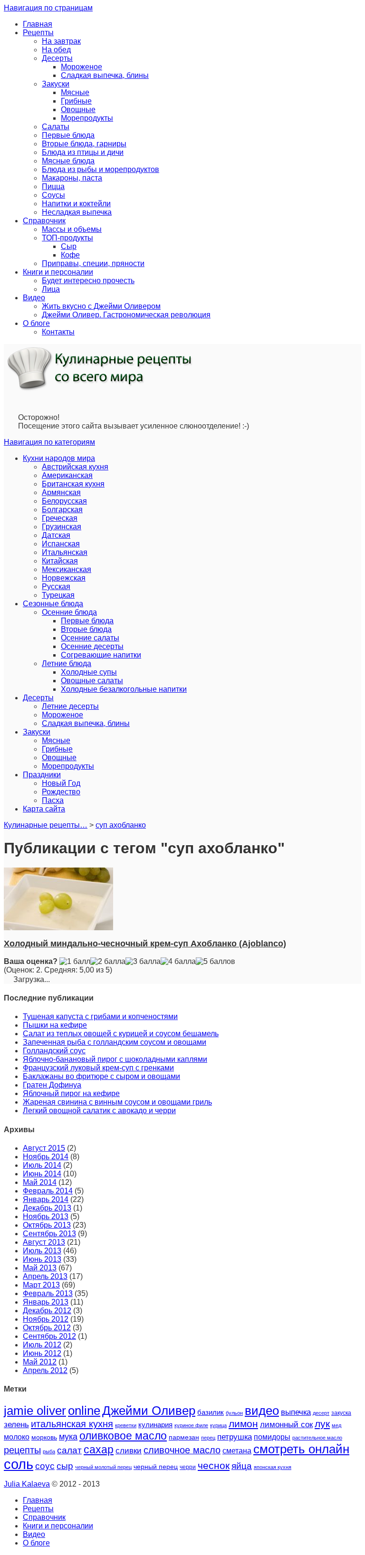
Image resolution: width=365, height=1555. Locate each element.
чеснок (214, 1465)
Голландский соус (54, 1051)
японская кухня (272, 1467)
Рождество (61, 792)
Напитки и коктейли (76, 204)
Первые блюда (68, 135)
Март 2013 (41, 1285)
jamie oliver (35, 1410)
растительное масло (317, 1438)
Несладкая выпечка (77, 212)
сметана (236, 1451)
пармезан (184, 1437)
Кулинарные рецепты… (45, 825)
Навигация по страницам (48, 8)
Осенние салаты (90, 638)
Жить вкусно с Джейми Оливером (101, 306)
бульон (234, 1413)
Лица (51, 289)
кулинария (155, 1425)
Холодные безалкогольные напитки (124, 689)
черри (188, 1467)
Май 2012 (40, 1362)
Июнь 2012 (42, 1353)
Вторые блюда (86, 629)
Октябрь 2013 (47, 1225)
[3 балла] (143, 961)
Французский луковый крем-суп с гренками (98, 1068)
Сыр (69, 246)
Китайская (60, 561)
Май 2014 (40, 1182)
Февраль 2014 (48, 1191)
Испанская (61, 544)
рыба (49, 1451)
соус (45, 1466)
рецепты (22, 1450)
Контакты (58, 332)
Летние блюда (66, 663)
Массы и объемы (72, 229)
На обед (56, 50)
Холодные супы (89, 672)
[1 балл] (74, 961)
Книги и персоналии (58, 272)
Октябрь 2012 (47, 1328)
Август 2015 (44, 1148)
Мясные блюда (68, 161)
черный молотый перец (103, 1467)
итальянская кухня (72, 1424)
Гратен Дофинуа (52, 1085)
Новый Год (61, 783)
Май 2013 (40, 1268)
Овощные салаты (92, 681)
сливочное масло (182, 1450)
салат (69, 1450)
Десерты (57, 58)
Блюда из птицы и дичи (83, 152)
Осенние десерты (92, 646)
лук (322, 1423)
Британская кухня (73, 484)
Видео (34, 298)
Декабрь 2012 (47, 1311)
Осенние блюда (69, 612)
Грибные (76, 101)
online (84, 1410)
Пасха (53, 800)
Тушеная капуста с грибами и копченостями (100, 1016)
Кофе (70, 255)
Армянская (61, 492)
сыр (65, 1466)
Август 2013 (44, 1242)
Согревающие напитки (101, 655)
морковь (44, 1437)
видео (262, 1410)
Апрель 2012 (45, 1370)
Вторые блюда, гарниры (84, 144)
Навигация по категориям (49, 442)
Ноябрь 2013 (45, 1216)
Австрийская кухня (75, 467)
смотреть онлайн (301, 1449)
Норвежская (64, 578)
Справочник (44, 221)
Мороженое (81, 67)
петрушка (234, 1436)
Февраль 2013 (48, 1293)
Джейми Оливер (148, 1410)
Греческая (59, 518)
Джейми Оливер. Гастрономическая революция (126, 315)
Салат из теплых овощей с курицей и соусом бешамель (121, 1034)
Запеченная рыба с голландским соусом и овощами (114, 1042)
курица (218, 1425)
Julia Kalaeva (27, 1484)
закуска (341, 1413)
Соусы (53, 195)
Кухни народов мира (59, 458)
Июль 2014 (42, 1165)
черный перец (156, 1466)
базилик (210, 1412)
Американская (67, 475)
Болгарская (62, 510)
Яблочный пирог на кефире (71, 1093)
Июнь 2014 (42, 1174)
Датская (56, 535)
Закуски (55, 84)
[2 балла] (107, 961)
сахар (99, 1449)
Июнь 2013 (42, 1259)
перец (208, 1438)
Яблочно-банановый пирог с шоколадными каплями (115, 1059)
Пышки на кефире (55, 1025)
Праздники (42, 775)
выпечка (296, 1412)
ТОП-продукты (67, 238)
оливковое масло (123, 1436)
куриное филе (191, 1425)
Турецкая (58, 595)
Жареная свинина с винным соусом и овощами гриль (117, 1102)
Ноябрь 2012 (45, 1319)
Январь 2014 (45, 1199)
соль (18, 1464)
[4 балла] (178, 961)
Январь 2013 (45, 1302)
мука (68, 1436)
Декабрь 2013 (47, 1208)
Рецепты (38, 33)
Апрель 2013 (45, 1276)
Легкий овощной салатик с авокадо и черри (99, 1111)
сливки (128, 1450)
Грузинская (61, 527)
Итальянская (64, 552)
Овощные (78, 109)
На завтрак (61, 41)
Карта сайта (44, 809)
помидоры (272, 1436)
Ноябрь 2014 (45, 1157)
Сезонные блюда (53, 604)
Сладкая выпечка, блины (105, 75)
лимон (243, 1423)
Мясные (75, 92)
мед (336, 1425)
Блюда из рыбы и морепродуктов (100, 169)
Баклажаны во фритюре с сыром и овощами (101, 1076)
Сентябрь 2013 (49, 1234)
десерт (321, 1413)
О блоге (36, 323)
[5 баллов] (215, 961)
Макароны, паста (72, 178)
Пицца (53, 186)
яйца (241, 1466)
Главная (37, 24)
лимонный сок (286, 1424)
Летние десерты (70, 706)
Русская (56, 586)
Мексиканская (66, 569)
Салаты (55, 127)
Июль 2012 (42, 1345)
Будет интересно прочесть (88, 281)
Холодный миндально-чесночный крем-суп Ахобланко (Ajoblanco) (145, 943)
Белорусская (64, 501)
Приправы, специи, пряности (93, 263)
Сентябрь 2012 (49, 1336)
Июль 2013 (42, 1251)
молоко (16, 1436)
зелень (16, 1424)
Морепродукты (87, 118)
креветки (125, 1425)
